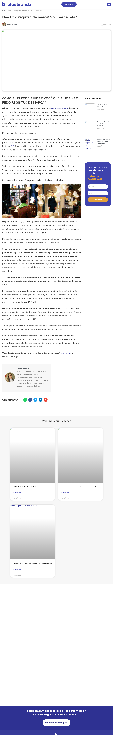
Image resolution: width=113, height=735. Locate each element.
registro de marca (59, 108)
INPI (12, 146)
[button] (109, 4)
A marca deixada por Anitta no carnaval (103, 124)
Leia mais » (17, 492)
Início (4, 11)
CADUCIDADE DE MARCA (103, 105)
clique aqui (66, 353)
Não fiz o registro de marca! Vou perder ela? (103, 141)
